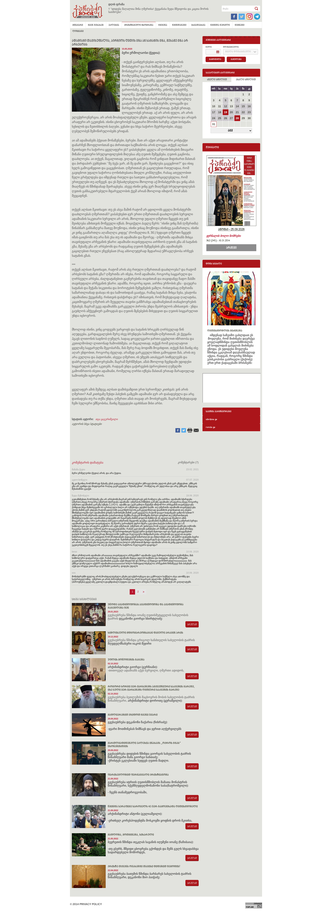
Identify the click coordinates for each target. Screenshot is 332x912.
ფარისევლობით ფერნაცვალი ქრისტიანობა (138, 775)
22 (243, 112)
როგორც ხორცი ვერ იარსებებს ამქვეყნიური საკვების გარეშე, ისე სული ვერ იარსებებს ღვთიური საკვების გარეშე (151, 688)
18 (219, 112)
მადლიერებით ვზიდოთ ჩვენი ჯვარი (133, 715)
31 (213, 124)
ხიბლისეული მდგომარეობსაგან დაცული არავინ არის (145, 633)
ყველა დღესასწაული (238, 51)
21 (237, 112)
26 (225, 118)
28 (237, 118)
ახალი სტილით (246, 79)
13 (231, 106)
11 (219, 106)
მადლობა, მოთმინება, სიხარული (131, 834)
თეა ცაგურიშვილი (106, 419)
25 (219, 118)
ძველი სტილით (217, 79)
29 (243, 118)
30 (249, 118)
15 (243, 106)
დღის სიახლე (214, 263)
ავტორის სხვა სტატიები (87, 423)
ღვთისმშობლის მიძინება (224, 330)
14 (237, 106)
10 (213, 106)
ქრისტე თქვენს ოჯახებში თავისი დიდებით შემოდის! (144, 866)
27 (231, 118)
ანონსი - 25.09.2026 (231, 229)
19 (225, 112)
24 (213, 118)
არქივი (231, 248)
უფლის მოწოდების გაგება (126, 659)
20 (231, 112)
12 (225, 106)
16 (249, 106)
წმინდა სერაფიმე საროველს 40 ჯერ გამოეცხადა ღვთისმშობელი (153, 806)
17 (213, 112)
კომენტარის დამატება (87, 462)
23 (249, 112)
